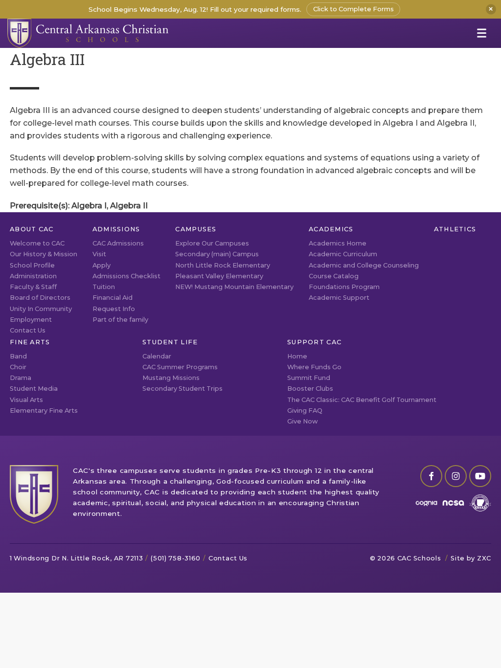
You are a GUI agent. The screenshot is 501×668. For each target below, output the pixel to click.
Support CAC (314, 342)
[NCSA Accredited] (453, 503)
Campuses (195, 229)
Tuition (103, 286)
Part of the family (120, 319)
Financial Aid (112, 297)
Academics (331, 229)
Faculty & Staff (33, 286)
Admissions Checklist (126, 276)
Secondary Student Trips (182, 388)
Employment (31, 319)
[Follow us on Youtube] (480, 476)
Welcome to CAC (37, 243)
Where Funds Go (314, 367)
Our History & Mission (43, 254)
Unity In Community (41, 308)
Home (297, 356)
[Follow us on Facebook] (431, 476)
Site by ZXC (471, 558)
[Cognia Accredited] (426, 503)
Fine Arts (30, 342)
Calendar (156, 356)
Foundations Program (344, 286)
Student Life (170, 342)
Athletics (455, 229)
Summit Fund (308, 377)
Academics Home (337, 243)
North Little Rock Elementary (222, 265)
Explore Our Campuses (212, 243)
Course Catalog (334, 276)
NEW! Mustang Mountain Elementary (234, 286)
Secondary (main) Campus (217, 254)
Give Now (302, 421)
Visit (99, 254)
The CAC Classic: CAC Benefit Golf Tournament (361, 399)
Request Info (113, 308)
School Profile (32, 265)
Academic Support (339, 297)
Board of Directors (40, 297)
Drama (20, 377)
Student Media (34, 388)
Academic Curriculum (343, 254)
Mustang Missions (171, 377)
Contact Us (28, 330)
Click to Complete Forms (353, 9)
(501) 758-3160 (176, 558)
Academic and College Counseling (364, 265)
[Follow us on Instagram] (456, 476)
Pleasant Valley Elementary (219, 276)
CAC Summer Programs (180, 367)
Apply (101, 265)
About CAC (32, 229)
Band (18, 356)
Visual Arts (26, 399)
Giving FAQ (304, 410)
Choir (18, 367)
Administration (33, 276)
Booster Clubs (310, 388)
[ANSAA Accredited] (480, 503)
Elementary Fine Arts (44, 410)
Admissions (116, 229)
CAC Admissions (118, 243)
